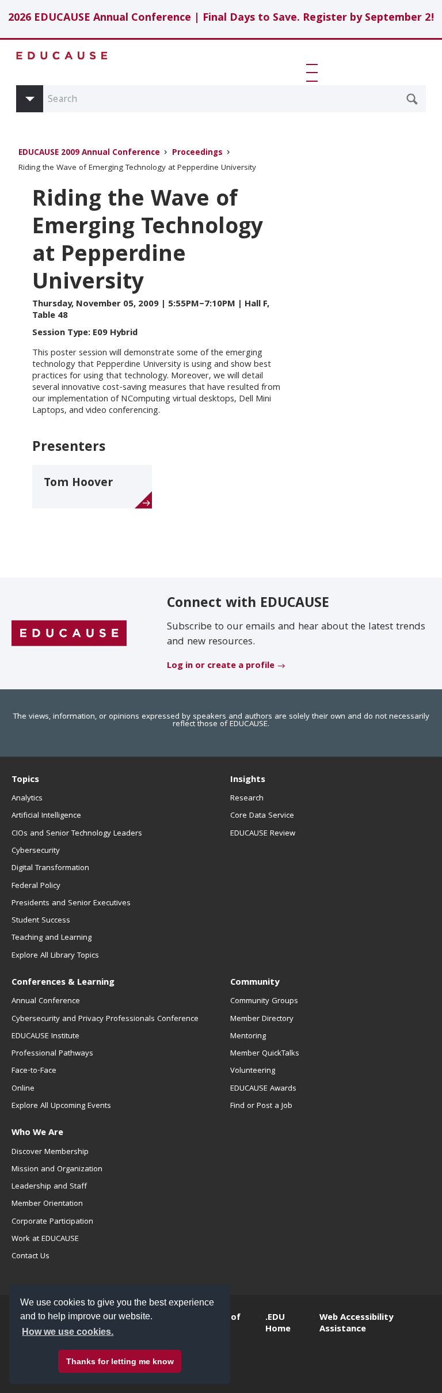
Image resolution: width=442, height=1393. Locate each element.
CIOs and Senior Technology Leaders (77, 834)
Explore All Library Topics (55, 956)
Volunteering (252, 1071)
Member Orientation (47, 1204)
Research (247, 798)
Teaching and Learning (52, 938)
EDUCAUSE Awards (263, 1089)
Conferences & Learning (63, 983)
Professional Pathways (52, 1053)
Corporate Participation (52, 1222)
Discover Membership (50, 1152)
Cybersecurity (36, 851)
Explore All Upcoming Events (61, 1106)
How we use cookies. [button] (67, 1332)
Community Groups (264, 1001)
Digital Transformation (50, 868)
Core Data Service (262, 816)
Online (23, 1089)
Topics (25, 780)
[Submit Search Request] (412, 99)
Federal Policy (36, 886)
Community (254, 983)
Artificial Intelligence (46, 816)
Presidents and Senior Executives (71, 903)
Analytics (27, 798)
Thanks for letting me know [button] (120, 1361)
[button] (314, 72)
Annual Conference (46, 1001)
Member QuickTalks (264, 1053)
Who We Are (37, 1133)
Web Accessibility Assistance (356, 1324)
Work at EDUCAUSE (45, 1239)
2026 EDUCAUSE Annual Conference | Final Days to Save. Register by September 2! (221, 19)
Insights (247, 780)
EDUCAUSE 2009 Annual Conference (89, 153)
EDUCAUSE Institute (45, 1036)
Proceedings (197, 153)
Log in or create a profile (221, 666)
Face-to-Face (34, 1071)
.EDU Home (278, 1324)
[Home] (62, 55)
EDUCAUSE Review (262, 834)
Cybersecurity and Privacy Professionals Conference (105, 1019)
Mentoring (248, 1036)
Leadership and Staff (49, 1187)
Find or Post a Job (261, 1106)
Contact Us (30, 1256)
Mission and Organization (57, 1169)
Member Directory (262, 1019)
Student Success (41, 920)
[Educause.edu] (69, 634)
